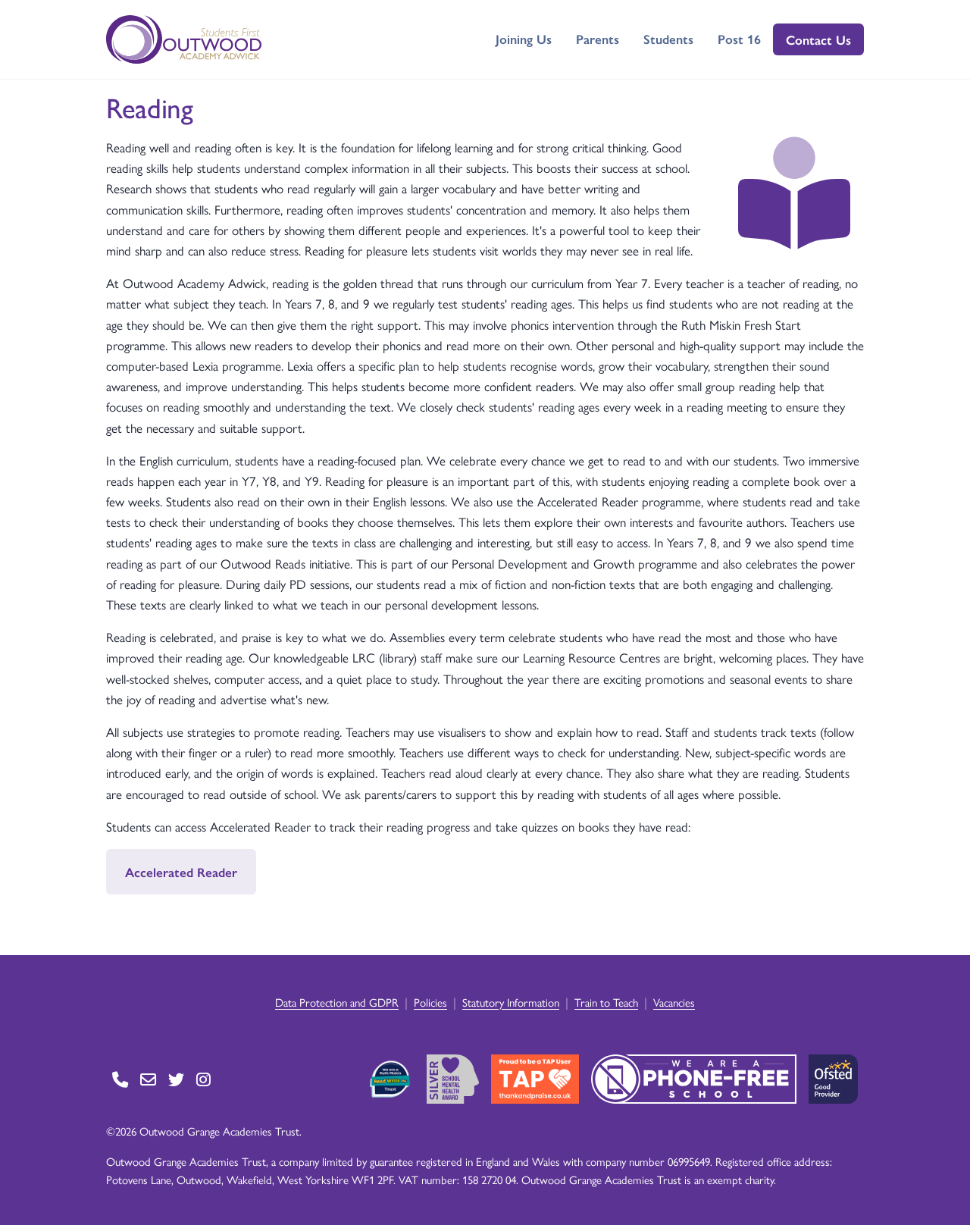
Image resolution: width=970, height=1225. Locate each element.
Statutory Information (510, 1002)
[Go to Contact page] (120, 1079)
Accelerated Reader (181, 872)
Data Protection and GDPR (337, 1002)
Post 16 (739, 39)
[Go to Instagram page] (203, 1079)
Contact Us (818, 39)
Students (668, 39)
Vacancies (674, 1002)
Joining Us (524, 39)
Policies (430, 1002)
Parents (597, 39)
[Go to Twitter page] (176, 1079)
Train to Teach (606, 1002)
